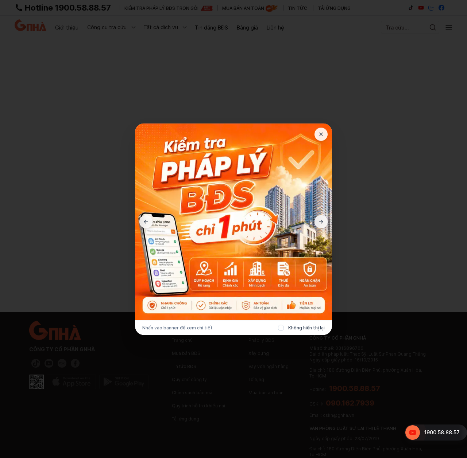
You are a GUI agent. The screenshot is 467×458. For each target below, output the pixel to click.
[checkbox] (281, 327)
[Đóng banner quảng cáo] (321, 134)
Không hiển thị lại (306, 327)
